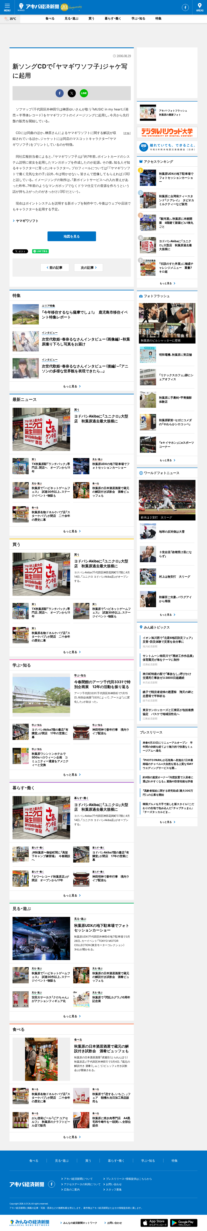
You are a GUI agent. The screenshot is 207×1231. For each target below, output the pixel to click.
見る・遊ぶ (71, 18)
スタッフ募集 (114, 1189)
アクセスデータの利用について (82, 1184)
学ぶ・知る (138, 18)
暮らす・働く (113, 18)
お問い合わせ (114, 1184)
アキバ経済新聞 (38, 7)
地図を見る (72, 236)
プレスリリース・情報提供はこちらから (129, 1178)
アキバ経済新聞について (78, 1178)
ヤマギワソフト (27, 221)
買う (92, 18)
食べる (50, 18)
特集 (158, 18)
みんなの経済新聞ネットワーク (29, 1223)
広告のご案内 (72, 1189)
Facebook (185, 7)
